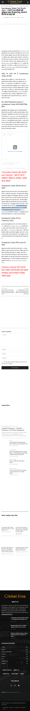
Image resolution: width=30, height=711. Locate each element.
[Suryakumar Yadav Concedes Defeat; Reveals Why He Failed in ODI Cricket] (22, 541)
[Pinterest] (15, 21)
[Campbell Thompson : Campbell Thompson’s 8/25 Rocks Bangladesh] (15, 416)
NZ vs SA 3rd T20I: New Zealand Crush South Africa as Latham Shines (18, 472)
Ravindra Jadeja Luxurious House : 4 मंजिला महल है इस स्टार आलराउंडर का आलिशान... (19, 635)
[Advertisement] (15, 312)
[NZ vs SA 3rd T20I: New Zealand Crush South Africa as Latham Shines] (5, 471)
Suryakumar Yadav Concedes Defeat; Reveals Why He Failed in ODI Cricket (22, 549)
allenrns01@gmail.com (13, 692)
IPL (2, 6)
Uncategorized (18, 551)
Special (10, 6)
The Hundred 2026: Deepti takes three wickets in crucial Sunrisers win (8, 529)
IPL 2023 (6, 6)
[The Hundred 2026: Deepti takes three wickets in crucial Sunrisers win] (5, 443)
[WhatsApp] (18, 21)
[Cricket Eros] (3, 17)
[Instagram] (14, 685)
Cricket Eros (7, 17)
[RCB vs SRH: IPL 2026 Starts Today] (5, 462)
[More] (25, 21)
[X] (11, 21)
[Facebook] (7, 21)
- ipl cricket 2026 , (13, 449)
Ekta (10, 426)
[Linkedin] (22, 21)
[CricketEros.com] (15, 2)
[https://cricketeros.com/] (15, 596)
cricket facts (4, 553)
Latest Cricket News (5, 426)
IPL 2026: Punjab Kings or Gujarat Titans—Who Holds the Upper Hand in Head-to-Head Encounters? (18, 453)
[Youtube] (18, 685)
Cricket (11, 440)
